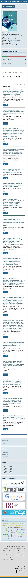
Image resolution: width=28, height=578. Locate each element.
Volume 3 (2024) (7, 469)
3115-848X (9, 32)
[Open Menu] (1, 1)
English (4, 443)
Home (4, 72)
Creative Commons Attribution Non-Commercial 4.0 (14, 548)
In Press (5, 465)
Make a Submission (8, 6)
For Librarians (5, 456)
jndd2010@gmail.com (15, 40)
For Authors (5, 454)
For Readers (5, 452)
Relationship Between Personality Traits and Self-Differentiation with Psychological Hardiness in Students (13, 171)
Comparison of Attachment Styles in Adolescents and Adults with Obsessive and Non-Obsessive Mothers (13, 185)
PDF (6, 104)
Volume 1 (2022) (7, 472)
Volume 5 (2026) (7, 466)
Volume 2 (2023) (7, 471)
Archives (9, 72)
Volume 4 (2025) (7, 468)
